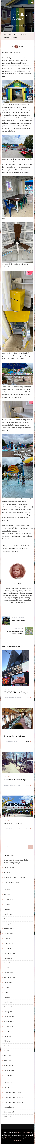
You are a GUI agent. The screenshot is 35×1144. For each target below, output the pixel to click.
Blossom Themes (10, 1138)
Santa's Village (23, 548)
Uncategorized (9, 1112)
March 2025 (8, 914)
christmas (17, 546)
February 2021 (8, 1065)
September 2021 (9, 1031)
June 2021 (7, 1046)
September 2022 (9, 977)
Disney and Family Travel (12, 1092)
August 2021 (8, 1036)
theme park (6, 551)
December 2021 (9, 1016)
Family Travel (25, 546)
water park (14, 551)
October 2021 (8, 1026)
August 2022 (8, 982)
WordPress (28, 1138)
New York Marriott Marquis (16, 692)
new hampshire (13, 548)
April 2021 (7, 1056)
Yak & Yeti (7, 872)
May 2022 (7, 997)
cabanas (10, 546)
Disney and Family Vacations (13, 1097)
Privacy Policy (17, 1140)
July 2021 (7, 1041)
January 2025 (8, 924)
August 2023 (8, 958)
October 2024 (8, 933)
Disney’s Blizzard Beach (12, 882)
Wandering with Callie (22, 1132)
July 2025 (7, 904)
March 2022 (8, 1002)
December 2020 (9, 1070)
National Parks (9, 1107)
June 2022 (7, 992)
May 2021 (7, 1051)
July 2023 (7, 963)
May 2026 (7, 894)
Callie (21, 46)
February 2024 (8, 943)
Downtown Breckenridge (15, 779)
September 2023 (9, 953)
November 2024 (9, 929)
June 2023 (7, 968)
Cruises (6, 1087)
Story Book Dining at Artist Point (15, 877)
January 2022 (8, 1012)
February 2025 (8, 919)
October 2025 (8, 899)
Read (27, 697)
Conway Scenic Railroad (14, 736)
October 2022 (8, 973)
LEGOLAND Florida (13, 823)
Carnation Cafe (9, 867)
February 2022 (8, 1007)
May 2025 (7, 909)
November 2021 (9, 1021)
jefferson (5, 548)
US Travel (17, 11)
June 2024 (7, 938)
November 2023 (9, 948)
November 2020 (9, 1075)
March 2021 (8, 1060)
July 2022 (7, 987)
